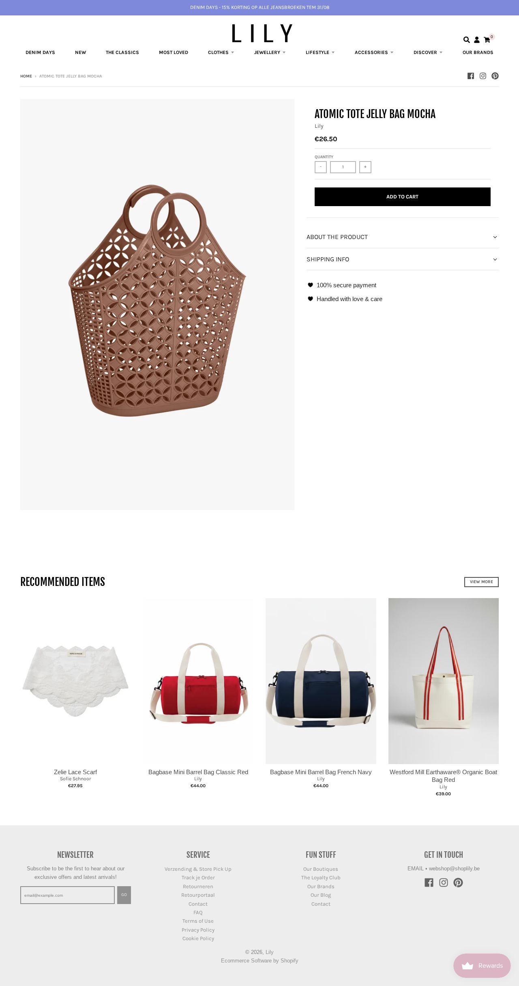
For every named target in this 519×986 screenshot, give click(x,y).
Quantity (324, 157)
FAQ (198, 912)
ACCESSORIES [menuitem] (371, 52)
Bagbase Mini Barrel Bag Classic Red (198, 772)
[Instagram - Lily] (483, 76)
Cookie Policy (198, 938)
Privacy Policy (198, 930)
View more (481, 581)
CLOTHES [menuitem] (218, 52)
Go (124, 894)
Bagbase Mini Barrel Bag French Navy (321, 772)
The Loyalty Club (321, 877)
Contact (198, 904)
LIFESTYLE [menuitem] (317, 52)
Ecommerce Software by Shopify (259, 961)
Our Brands (321, 886)
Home (26, 76)
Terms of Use (198, 921)
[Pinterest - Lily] (495, 76)
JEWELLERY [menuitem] (267, 52)
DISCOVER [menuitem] (425, 52)
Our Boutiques (320, 869)
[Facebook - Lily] (470, 76)
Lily (319, 126)
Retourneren (198, 886)
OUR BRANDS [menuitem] (478, 52)
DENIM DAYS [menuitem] (40, 52)
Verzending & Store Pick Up (198, 869)
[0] (487, 40)
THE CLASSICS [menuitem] (122, 52)
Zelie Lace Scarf (75, 772)
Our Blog (321, 895)
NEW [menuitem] (80, 52)
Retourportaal (198, 895)
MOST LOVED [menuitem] (173, 52)
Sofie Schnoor (75, 778)
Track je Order (198, 877)
